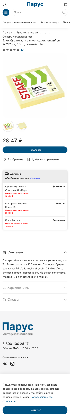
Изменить (35, 178)
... (44, 32)
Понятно (35, 410)
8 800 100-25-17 (16, 343)
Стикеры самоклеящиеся (17, 37)
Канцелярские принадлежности (19, 22)
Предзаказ (35, 150)
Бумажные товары (49, 22)
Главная (7, 32)
